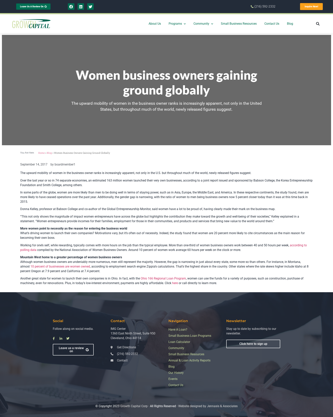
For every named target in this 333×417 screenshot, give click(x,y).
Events (172, 379)
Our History (176, 373)
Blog (290, 23)
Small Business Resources (239, 23)
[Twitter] (90, 6)
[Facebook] (71, 6)
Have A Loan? (177, 329)
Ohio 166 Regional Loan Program (163, 278)
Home (41, 152)
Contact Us (271, 23)
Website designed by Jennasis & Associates (208, 406)
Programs (175, 23)
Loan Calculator (179, 342)
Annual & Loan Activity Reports (189, 360)
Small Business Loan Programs (189, 336)
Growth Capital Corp (134, 406)
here (175, 283)
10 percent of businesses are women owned (60, 266)
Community (201, 23)
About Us (155, 23)
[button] (317, 23)
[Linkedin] (80, 6)
